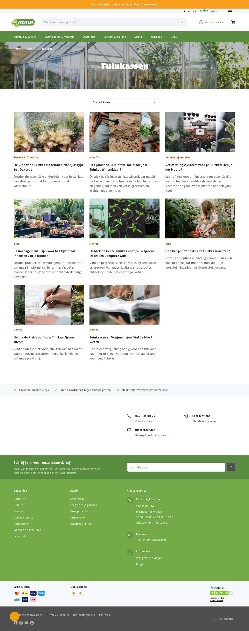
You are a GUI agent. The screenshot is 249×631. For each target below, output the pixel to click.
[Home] (23, 22)
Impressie (104, 614)
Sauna (138, 36)
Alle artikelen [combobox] (101, 102)
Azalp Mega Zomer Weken (141, 4)
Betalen (18, 504)
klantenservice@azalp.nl (151, 539)
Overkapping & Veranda (59, 36)
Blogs (139, 564)
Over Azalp (77, 498)
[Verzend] (182, 22)
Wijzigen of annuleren (27, 529)
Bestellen (19, 498)
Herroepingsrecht (84, 614)
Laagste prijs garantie (83, 504)
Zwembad (156, 36)
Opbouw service (23, 517)
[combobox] (114, 22)
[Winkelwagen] (233, 22)
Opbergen (89, 36)
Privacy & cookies (58, 614)
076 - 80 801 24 (145, 415)
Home (17, 48)
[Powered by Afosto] (223, 619)
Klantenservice (145, 430)
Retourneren (21, 523)
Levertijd (19, 536)
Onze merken (78, 517)
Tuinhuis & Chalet (25, 36)
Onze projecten (79, 511)
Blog (29, 48)
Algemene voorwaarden (28, 614)
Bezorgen (19, 511)
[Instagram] (21, 622)
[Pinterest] (32, 622)
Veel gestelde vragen (149, 557)
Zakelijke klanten (81, 523)
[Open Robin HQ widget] (14, 616)
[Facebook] (16, 622)
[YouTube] (26, 622)
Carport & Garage (114, 36)
